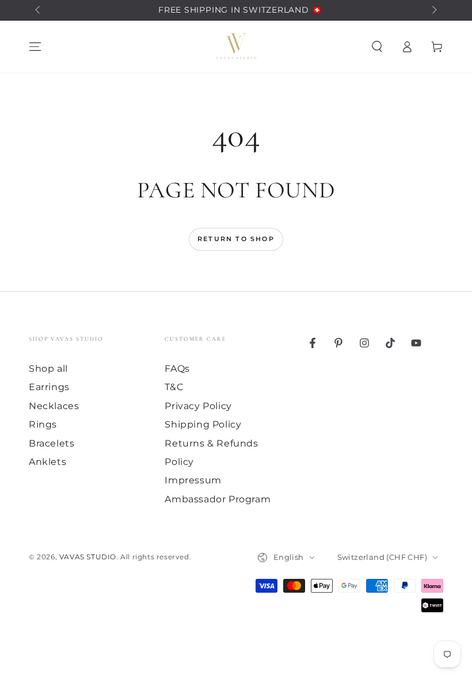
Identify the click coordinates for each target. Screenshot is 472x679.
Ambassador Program (218, 499)
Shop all (48, 368)
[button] (377, 46)
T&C (174, 387)
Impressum (193, 480)
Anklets (47, 461)
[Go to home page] (236, 46)
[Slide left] (38, 10)
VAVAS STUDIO (87, 556)
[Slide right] (433, 10)
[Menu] (35, 46)
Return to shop (236, 239)
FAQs (177, 368)
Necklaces (54, 405)
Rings (43, 424)
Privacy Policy (198, 405)
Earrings (49, 387)
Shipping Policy (203, 424)
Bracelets (51, 443)
